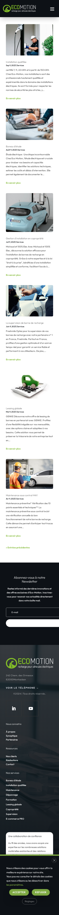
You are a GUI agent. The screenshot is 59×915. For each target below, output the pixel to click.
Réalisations (12, 760)
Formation (11, 799)
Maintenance (12, 790)
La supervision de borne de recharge (25, 322)
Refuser (40, 892)
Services (20, 65)
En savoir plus (13, 98)
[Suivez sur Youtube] (31, 708)
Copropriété (12, 809)
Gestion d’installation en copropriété (24, 238)
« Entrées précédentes (18, 547)
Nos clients (11, 756)
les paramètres (14, 884)
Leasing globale (14, 408)
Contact (10, 764)
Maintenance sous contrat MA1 (22, 495)
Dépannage (12, 794)
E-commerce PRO (15, 818)
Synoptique (11, 735)
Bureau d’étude (13, 146)
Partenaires (12, 739)
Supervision (12, 814)
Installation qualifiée (16, 61)
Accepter (19, 892)
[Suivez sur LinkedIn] (14, 708)
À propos (10, 731)
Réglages (29, 901)
